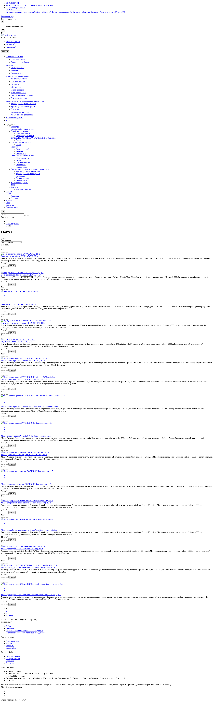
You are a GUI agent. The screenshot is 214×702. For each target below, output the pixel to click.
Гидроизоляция (17, 90)
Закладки (10, 661)
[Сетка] (4, 238)
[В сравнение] (4, 252)
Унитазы (14, 187)
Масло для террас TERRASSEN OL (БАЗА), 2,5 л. (22, 549)
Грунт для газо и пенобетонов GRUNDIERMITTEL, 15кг (25, 323)
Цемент (19, 160)
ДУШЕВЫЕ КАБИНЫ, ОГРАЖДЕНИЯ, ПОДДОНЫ (33, 138)
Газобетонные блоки (14, 56)
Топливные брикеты (14, 117)
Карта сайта (11, 648)
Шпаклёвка (16, 84)
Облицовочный (17, 68)
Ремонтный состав (19, 98)
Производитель (12, 223)
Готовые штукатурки (20, 112)
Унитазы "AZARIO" (24, 189)
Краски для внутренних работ (23, 104)
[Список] (2, 238)
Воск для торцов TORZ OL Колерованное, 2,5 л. (21, 304)
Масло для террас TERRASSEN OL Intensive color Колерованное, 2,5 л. (31, 595)
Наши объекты (12, 207)
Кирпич (9, 65)
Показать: (5, 245)
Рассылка (10, 663)
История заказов (13, 659)
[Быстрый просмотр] (7, 252)
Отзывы (14, 198)
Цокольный (16, 73)
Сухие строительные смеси (17, 76)
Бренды (9, 200)
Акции (9, 191)
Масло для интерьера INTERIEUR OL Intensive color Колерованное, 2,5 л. (32, 406)
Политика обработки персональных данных (24, 630)
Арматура (15, 127)
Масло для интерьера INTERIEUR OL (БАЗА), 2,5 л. (23, 360)
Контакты (10, 205)
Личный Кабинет (13, 656)
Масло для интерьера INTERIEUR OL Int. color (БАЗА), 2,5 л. (27, 379)
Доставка (15, 196)
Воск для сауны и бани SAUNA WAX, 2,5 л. (19, 256)
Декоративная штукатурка (22, 95)
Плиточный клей (18, 81)
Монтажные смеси (19, 79)
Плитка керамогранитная (21, 142)
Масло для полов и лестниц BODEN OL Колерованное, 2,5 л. (27, 484)
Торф (8, 120)
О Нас (8, 626)
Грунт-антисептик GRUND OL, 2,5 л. (17, 342)
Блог (8, 203)
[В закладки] (2, 252)
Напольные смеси (18, 93)
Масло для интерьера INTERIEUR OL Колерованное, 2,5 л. (26, 436)
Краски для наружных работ (23, 106)
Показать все (21, 167)
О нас (8, 194)
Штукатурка (16, 87)
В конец (9, 615)
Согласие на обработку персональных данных (25, 633)
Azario (18, 140)
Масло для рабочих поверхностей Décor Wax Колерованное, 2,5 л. (29, 530)
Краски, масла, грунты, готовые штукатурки (25, 101)
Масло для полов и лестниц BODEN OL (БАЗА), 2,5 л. (24, 455)
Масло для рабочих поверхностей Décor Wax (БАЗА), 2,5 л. (26, 503)
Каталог (5, 52)
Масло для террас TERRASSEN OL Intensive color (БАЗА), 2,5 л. (28, 567)
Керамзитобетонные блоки (22, 129)
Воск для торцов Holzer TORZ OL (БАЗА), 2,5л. (21, 275)
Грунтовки (15, 109)
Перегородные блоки (20, 62)
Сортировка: (6, 240)
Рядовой (14, 70)
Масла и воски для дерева (22, 115)
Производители (12, 641)
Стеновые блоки (18, 59)
